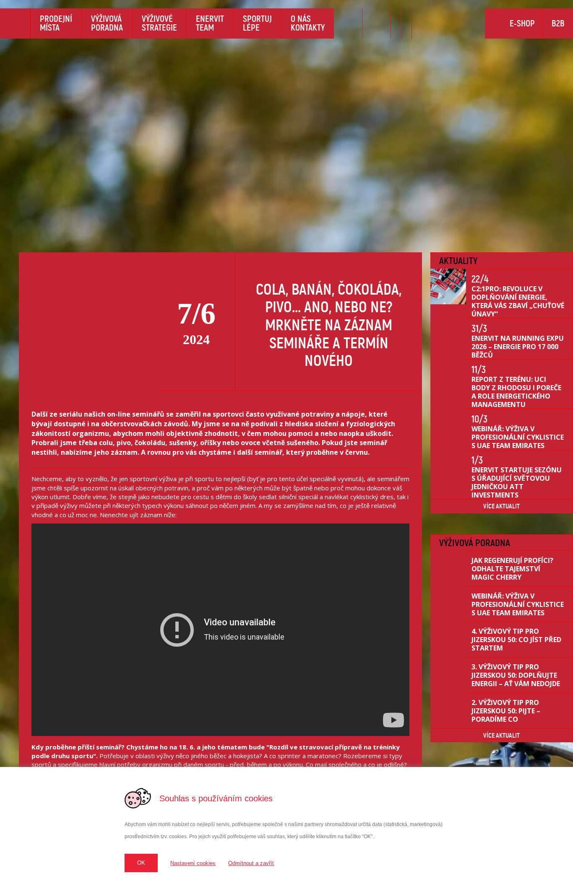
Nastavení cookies (193, 863)
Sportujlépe (257, 23)
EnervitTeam (210, 23)
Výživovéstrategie (159, 23)
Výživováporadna (107, 23)
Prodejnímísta (56, 23)
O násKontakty (308, 23)
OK (141, 863)
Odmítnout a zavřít (251, 863)
